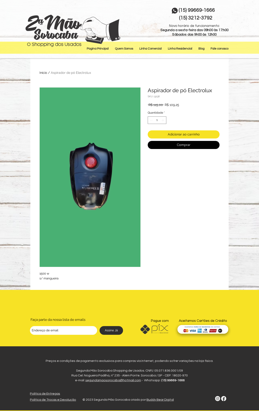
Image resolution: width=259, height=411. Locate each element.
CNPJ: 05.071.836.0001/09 (164, 370)
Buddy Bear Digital (160, 399)
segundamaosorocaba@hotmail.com (113, 380)
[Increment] (163, 120)
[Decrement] (150, 120)
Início (43, 73)
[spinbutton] (157, 120)
